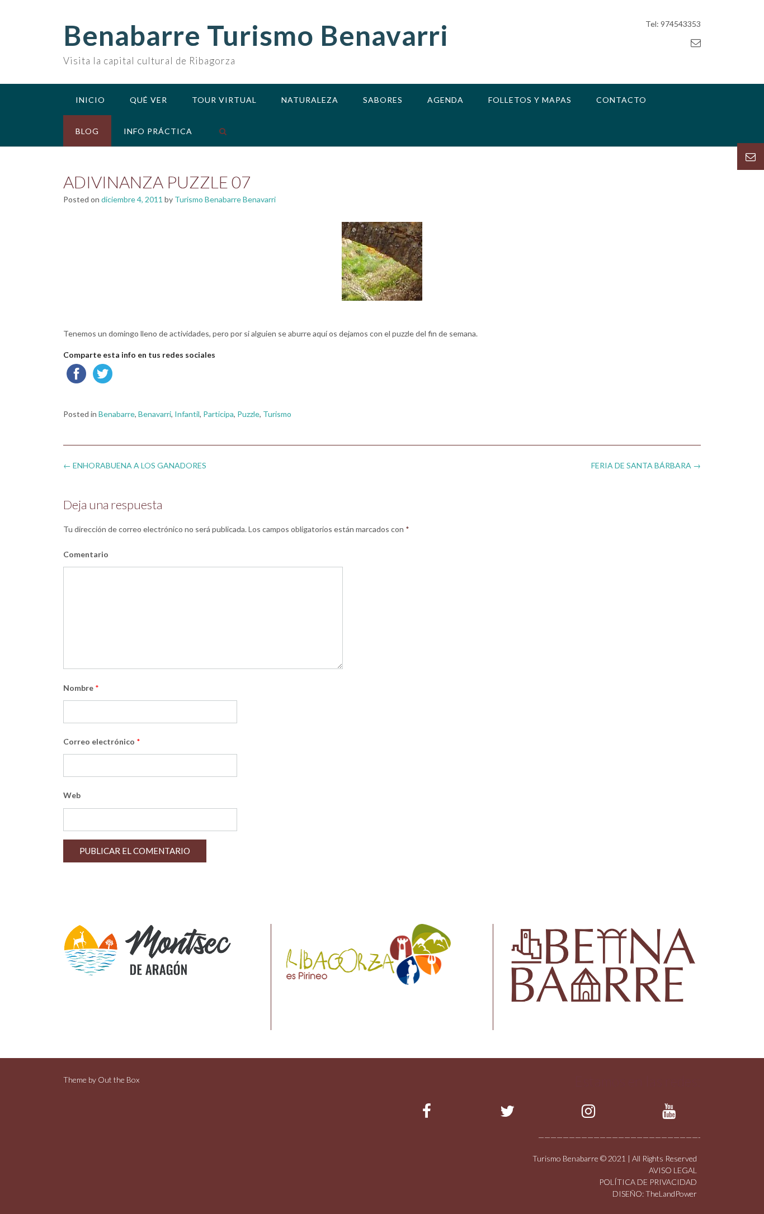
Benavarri (154, 414)
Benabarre (116, 414)
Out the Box (118, 1079)
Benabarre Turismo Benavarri (256, 35)
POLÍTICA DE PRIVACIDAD (648, 1182)
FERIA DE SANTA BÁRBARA (646, 465)
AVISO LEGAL (673, 1170)
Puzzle (248, 414)
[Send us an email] (696, 42)
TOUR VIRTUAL (224, 100)
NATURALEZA (309, 100)
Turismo (277, 414)
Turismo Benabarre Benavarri (225, 199)
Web (72, 795)
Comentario (86, 554)
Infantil (187, 414)
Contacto (621, 100)
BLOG (87, 131)
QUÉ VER (148, 100)
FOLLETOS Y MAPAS (530, 100)
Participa (218, 414)
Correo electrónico (101, 741)
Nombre (81, 688)
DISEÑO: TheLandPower (654, 1193)
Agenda (445, 100)
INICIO (90, 100)
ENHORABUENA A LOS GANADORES (134, 465)
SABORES (383, 100)
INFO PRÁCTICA (158, 131)
